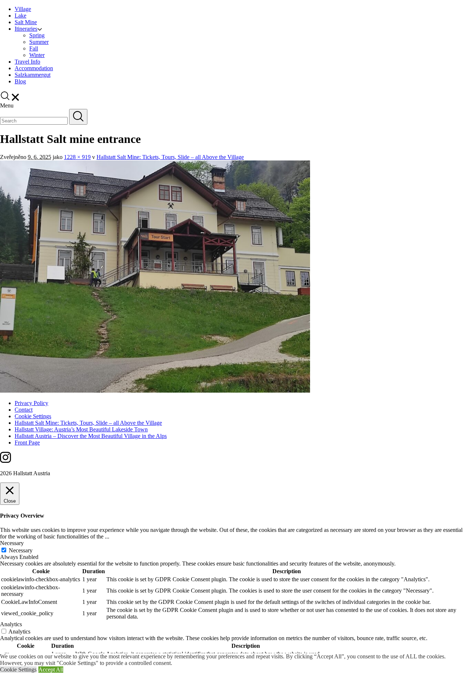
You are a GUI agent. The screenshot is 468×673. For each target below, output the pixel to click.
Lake (20, 15)
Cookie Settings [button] (18, 669)
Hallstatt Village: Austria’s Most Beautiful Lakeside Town (81, 429)
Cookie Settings (33, 416)
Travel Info (27, 61)
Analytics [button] (11, 624)
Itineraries (26, 29)
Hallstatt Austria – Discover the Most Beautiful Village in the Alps (91, 436)
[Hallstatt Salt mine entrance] (155, 390)
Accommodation (34, 68)
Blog (20, 81)
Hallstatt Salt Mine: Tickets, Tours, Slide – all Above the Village (170, 157)
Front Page (27, 442)
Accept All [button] (50, 669)
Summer (39, 42)
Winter (37, 55)
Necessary (21, 550)
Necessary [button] (12, 543)
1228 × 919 (77, 157)
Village (23, 9)
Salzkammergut (32, 75)
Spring (37, 35)
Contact (24, 410)
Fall (33, 48)
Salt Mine (26, 22)
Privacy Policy (31, 403)
